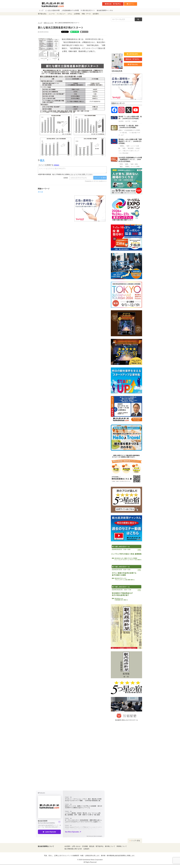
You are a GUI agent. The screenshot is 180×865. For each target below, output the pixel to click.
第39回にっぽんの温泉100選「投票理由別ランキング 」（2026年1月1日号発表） (130, 141)
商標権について (122, 846)
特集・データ (86, 14)
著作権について (110, 846)
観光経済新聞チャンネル (105, 10)
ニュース (52, 14)
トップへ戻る (135, 840)
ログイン (131, 4)
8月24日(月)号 (117, 71)
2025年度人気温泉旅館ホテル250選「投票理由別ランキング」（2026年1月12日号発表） (130, 159)
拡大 (42, 160)
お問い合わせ (76, 846)
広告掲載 (85, 846)
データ (40, 192)
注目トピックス (48, 22)
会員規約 (86, 849)
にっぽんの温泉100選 (52, 10)
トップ (41, 10)
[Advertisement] (54, 208)
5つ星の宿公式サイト (88, 10)
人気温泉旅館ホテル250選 (70, 10)
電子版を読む (42, 14)
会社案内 (96, 14)
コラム (70, 14)
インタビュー (61, 14)
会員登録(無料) (133, 54)
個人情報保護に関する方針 (73, 849)
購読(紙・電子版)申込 (114, 4)
